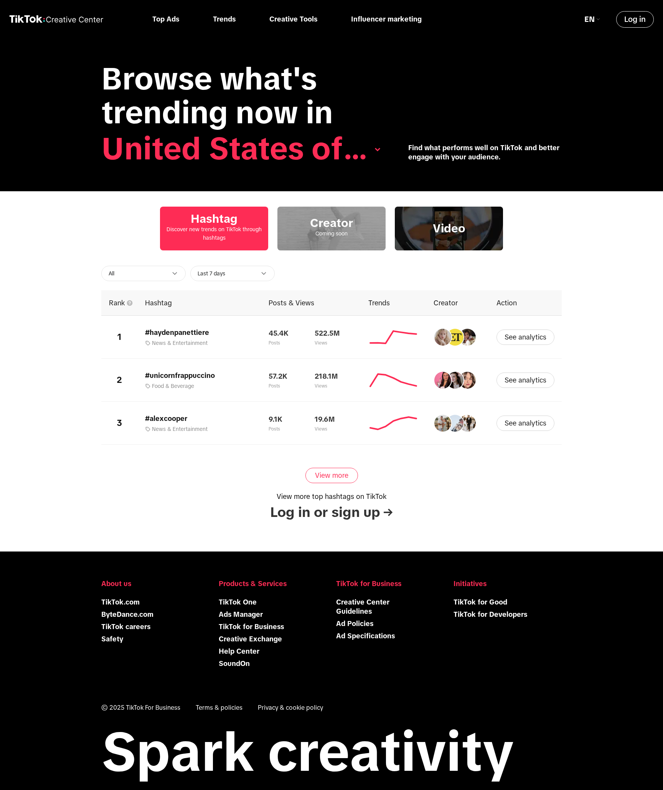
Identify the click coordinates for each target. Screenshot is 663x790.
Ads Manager (241, 614)
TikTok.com (120, 602)
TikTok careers (125, 627)
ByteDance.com (127, 614)
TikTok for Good (480, 602)
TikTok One (238, 602)
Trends (224, 19)
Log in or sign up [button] (331, 512)
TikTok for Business (251, 627)
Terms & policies (219, 707)
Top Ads (165, 19)
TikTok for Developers (490, 614)
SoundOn (234, 663)
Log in (635, 19)
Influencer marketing (386, 19)
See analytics (525, 337)
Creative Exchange (250, 639)
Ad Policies (354, 624)
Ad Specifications (365, 636)
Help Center (239, 651)
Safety (112, 639)
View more (331, 475)
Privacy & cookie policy (290, 707)
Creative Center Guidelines (362, 606)
